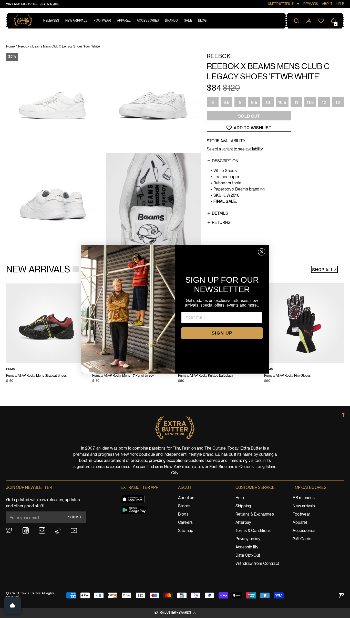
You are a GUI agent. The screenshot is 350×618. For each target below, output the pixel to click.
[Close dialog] (262, 252)
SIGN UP (222, 333)
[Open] (12, 605)
